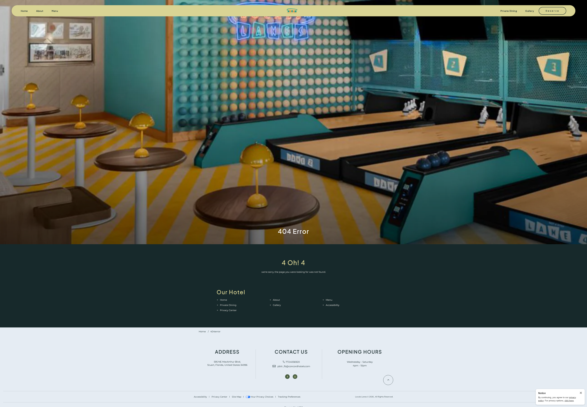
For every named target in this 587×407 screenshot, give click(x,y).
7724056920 (293, 361)
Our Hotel (231, 292)
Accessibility (332, 305)
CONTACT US (291, 351)
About (39, 10)
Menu (55, 10)
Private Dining (508, 10)
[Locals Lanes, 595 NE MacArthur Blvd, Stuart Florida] (292, 10)
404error (215, 331)
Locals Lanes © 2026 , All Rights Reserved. (374, 397)
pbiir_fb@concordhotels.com (293, 366)
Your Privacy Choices (261, 396)
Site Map (236, 396)
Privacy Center (228, 310)
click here (569, 400)
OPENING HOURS (360, 351)
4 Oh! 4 (293, 262)
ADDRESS (227, 351)
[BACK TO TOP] (388, 380)
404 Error (293, 231)
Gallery (529, 10)
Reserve (552, 10)
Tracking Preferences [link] (289, 396)
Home (24, 10)
